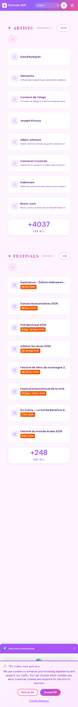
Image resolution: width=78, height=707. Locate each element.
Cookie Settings (39, 701)
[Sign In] (64, 5)
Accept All (50, 692)
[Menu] (72, 5)
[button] (39, 648)
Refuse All (27, 692)
